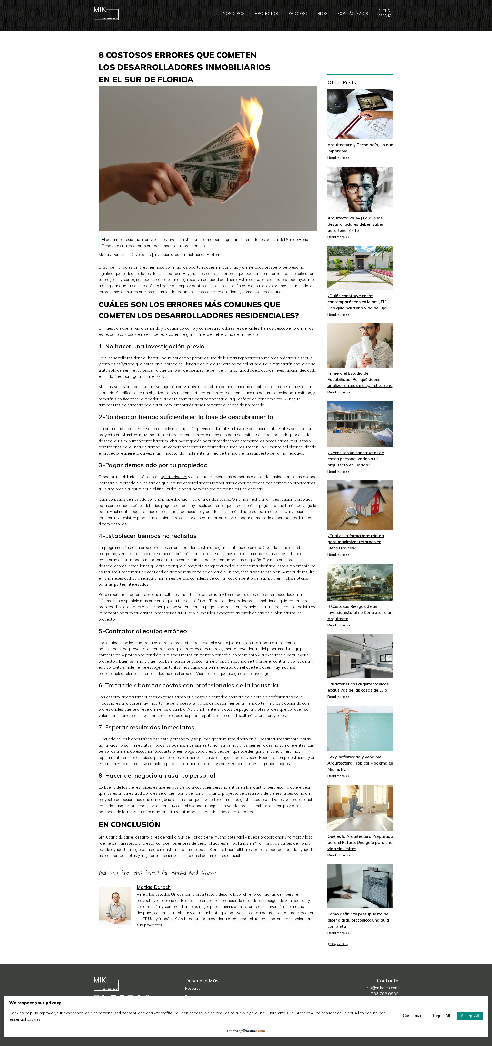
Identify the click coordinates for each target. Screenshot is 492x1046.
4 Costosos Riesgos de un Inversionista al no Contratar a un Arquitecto (359, 612)
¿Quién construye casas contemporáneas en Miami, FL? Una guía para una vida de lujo (357, 301)
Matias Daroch (154, 887)
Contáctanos (353, 13)
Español (385, 16)
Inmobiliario (193, 254)
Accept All (470, 1015)
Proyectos (266, 13)
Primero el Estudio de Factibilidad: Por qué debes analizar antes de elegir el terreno (360, 379)
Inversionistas (166, 254)
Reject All (441, 1015)
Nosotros (234, 13)
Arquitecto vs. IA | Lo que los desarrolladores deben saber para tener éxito (355, 224)
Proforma (215, 254)
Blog (322, 13)
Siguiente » (340, 944)
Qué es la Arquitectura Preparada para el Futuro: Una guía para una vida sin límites (360, 842)
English (385, 11)
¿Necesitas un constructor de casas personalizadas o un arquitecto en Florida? (355, 458)
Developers (140, 254)
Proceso (297, 13)
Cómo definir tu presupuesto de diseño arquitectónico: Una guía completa (358, 920)
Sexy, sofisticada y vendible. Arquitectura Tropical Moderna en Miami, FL (360, 763)
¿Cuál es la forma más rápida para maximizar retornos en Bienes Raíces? (355, 541)
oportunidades (174, 476)
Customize (412, 1015)
